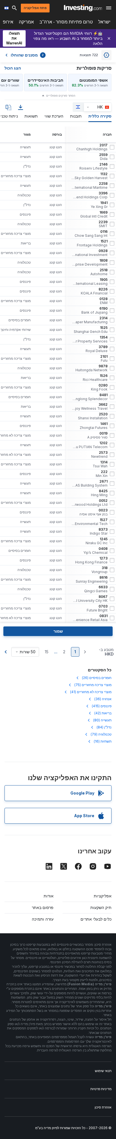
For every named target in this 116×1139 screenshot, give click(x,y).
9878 (91, 368)
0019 (97, 435)
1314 (100, 464)
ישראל (104, 21)
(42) (102, 713)
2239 (103, 224)
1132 (90, 176)
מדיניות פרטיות (100, 1089)
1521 (92, 243)
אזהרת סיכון (103, 1107)
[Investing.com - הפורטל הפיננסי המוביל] (83, 8)
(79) (101, 734)
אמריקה (26, 21)
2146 (93, 166)
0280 (99, 387)
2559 (103, 157)
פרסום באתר (42, 907)
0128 (103, 301)
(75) (92, 685)
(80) (102, 720)
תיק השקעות (100, 907)
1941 (99, 205)
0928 (90, 253)
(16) (102, 741)
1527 (90, 522)
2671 (90, 483)
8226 (94, 291)
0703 (97, 608)
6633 (96, 589)
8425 (99, 493)
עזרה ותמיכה (42, 919)
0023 (93, 512)
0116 (91, 234)
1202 (90, 445)
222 (102, 474)
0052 (90, 503)
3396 (90, 195)
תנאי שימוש (103, 1071)
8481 (90, 397)
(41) (90, 692)
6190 (94, 310)
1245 (97, 541)
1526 (95, 378)
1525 (91, 330)
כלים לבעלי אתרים (96, 919)
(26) (96, 678)
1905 (90, 282)
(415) (101, 706)
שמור (58, 631)
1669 (94, 214)
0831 (90, 618)
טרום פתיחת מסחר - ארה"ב (66, 21)
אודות (48, 895)
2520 (93, 416)
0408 (95, 551)
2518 (99, 272)
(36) (102, 699)
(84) (104, 727)
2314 (90, 320)
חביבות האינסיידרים (45, 80)
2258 (90, 186)
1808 (90, 262)
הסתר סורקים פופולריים (60, 95)
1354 (90, 339)
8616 (92, 579)
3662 (90, 407)
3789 (97, 349)
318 (100, 570)
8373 (99, 531)
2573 (99, 455)
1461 (94, 426)
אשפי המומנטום (93, 80)
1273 (91, 560)
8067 (90, 599)
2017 (92, 147)
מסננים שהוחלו (27, 55)
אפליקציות (102, 895)
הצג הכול (13, 68)
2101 (104, 359)
